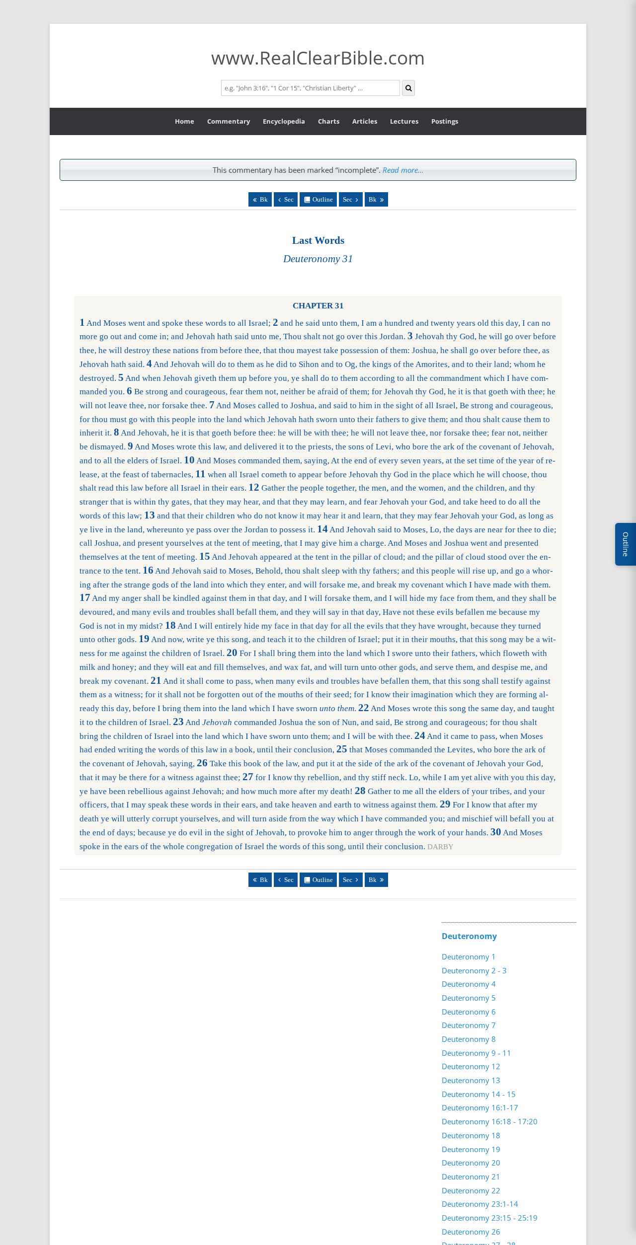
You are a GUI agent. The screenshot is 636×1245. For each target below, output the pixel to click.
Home (184, 121)
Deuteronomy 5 (469, 998)
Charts (328, 121)
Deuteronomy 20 (471, 1163)
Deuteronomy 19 (471, 1149)
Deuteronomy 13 (471, 1080)
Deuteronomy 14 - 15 (479, 1094)
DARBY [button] (440, 847)
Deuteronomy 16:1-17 (480, 1107)
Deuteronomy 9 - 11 (476, 1053)
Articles (364, 121)
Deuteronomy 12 (471, 1066)
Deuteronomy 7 (469, 1025)
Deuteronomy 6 (469, 1012)
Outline (323, 199)
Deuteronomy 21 (471, 1176)
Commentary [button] (228, 121)
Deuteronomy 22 (471, 1190)
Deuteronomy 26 (471, 1232)
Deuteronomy (469, 936)
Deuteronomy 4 (469, 984)
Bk (264, 199)
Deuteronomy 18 (471, 1135)
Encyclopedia (284, 121)
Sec (289, 199)
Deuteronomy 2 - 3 (474, 970)
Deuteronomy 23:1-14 (480, 1204)
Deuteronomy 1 (469, 956)
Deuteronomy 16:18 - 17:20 (490, 1121)
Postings (444, 121)
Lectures (404, 121)
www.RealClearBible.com (318, 57)
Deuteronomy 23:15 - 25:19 (490, 1218)
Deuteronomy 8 (469, 1039)
